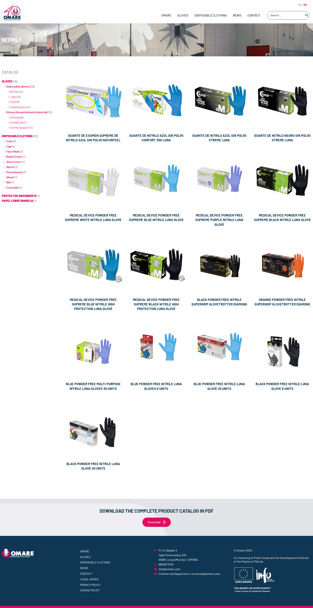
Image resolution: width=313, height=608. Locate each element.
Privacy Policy (90, 584)
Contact (253, 15)
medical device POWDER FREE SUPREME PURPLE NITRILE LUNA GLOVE (219, 219)
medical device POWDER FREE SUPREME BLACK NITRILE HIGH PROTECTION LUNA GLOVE (156, 304)
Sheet (10, 177)
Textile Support (20, 127)
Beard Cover (14, 156)
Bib (8, 182)
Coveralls (12, 187)
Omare (166, 15)
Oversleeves (14, 172)
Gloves (182, 15)
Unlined (15, 117)
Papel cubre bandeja (17, 200)
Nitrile (14, 91)
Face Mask (12, 151)
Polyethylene (18, 107)
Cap (8, 146)
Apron (10, 166)
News (237, 15)
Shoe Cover (13, 161)
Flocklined (16, 122)
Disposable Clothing (211, 15)
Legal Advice (89, 579)
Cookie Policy (90, 590)
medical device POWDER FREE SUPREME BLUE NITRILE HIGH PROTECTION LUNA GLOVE (93, 304)
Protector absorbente (19, 195)
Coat (9, 141)
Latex (13, 96)
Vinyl (13, 101)
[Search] (306, 15)
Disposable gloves (18, 86)
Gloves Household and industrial (26, 112)
